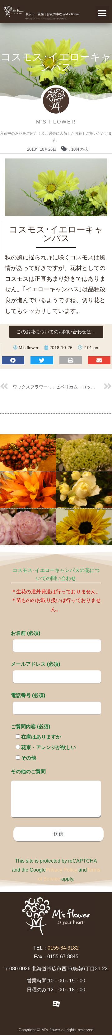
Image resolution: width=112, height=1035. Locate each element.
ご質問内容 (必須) (30, 726)
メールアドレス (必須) (35, 664)
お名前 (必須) (25, 633)
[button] (102, 13)
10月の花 (79, 149)
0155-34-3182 (63, 948)
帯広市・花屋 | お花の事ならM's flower (52, 14)
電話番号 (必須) (28, 695)
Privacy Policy (61, 870)
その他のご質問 (28, 771)
